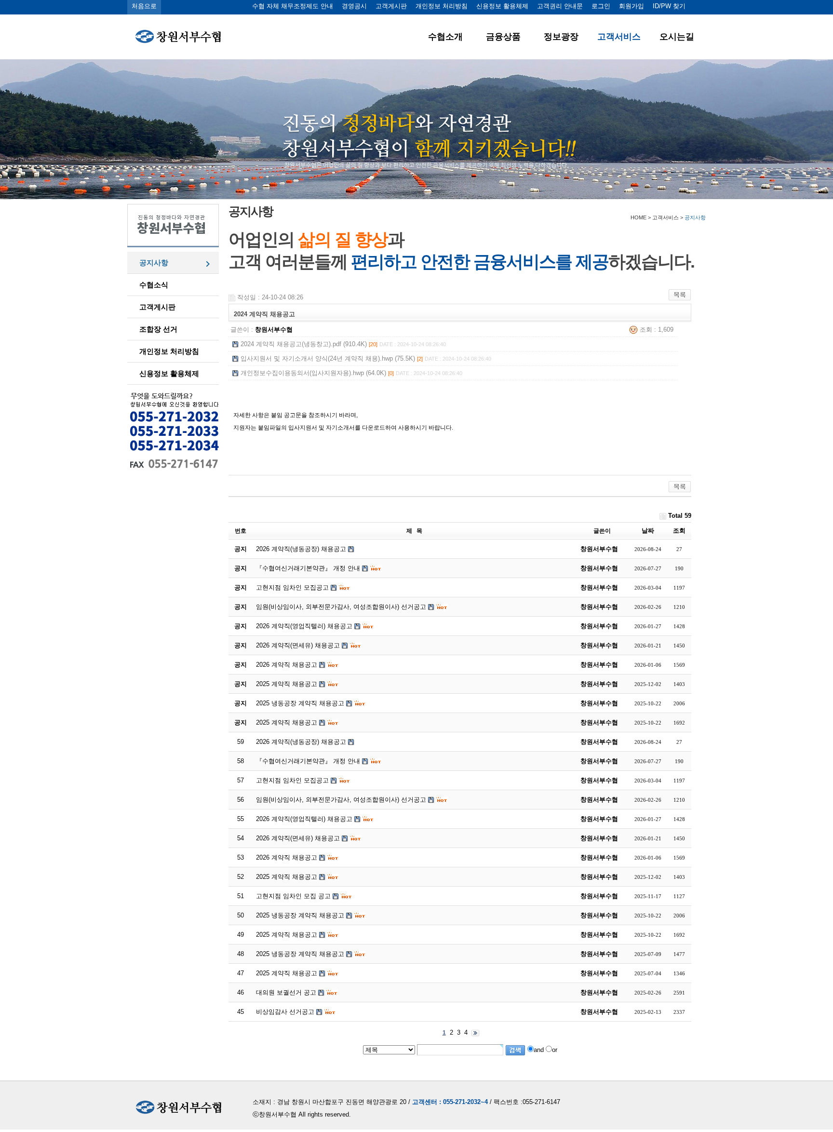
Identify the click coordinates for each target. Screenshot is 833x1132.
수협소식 (153, 285)
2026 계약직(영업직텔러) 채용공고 (304, 818)
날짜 (648, 530)
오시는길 (676, 36)
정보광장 (561, 36)
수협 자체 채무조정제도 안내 (292, 6)
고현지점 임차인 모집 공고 (293, 896)
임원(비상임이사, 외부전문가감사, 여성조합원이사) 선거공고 (341, 799)
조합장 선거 (158, 329)
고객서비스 (619, 36)
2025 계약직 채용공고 (286, 876)
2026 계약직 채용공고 (286, 857)
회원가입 (631, 6)
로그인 (600, 6)
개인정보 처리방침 (442, 6)
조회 (679, 530)
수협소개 (445, 36)
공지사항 (153, 262)
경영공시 (354, 6)
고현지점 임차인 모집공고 (292, 780)
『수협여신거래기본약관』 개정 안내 (308, 761)
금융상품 (503, 36)
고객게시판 (391, 6)
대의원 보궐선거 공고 (286, 992)
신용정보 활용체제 (502, 6)
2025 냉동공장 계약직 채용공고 (300, 915)
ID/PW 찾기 (669, 6)
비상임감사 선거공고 (285, 1011)
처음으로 (144, 6)
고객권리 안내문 (560, 6)
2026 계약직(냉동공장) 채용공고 (301, 741)
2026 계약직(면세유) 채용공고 (298, 838)
